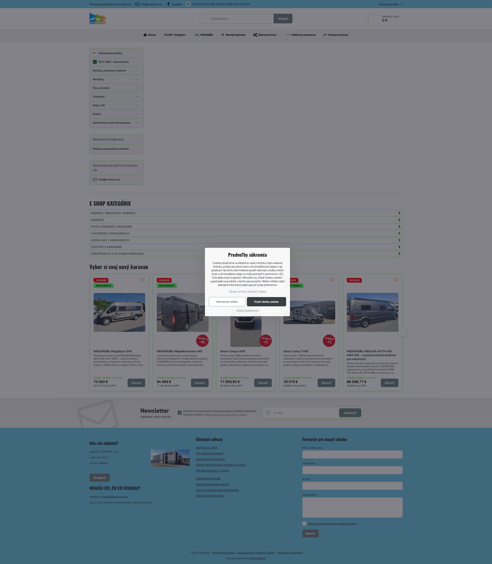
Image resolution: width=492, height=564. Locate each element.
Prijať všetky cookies (266, 302)
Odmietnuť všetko (227, 302)
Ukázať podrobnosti (247, 310)
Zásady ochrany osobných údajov (247, 291)
